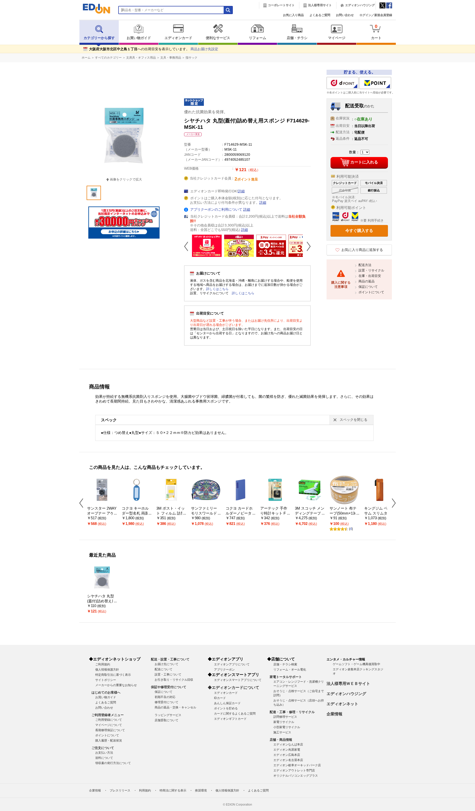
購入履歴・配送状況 (108, 740)
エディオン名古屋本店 (288, 760)
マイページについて (108, 725)
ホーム (86, 57)
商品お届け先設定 (204, 49)
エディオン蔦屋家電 (286, 749)
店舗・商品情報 (281, 740)
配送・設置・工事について (170, 659)
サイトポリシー (105, 680)
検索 (12, 44)
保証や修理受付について (168, 687)
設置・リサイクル (371, 270)
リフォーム (257, 38)
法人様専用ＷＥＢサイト (348, 683)
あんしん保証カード (227, 703)
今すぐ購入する (359, 230)
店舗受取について (166, 720)
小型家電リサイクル (286, 727)
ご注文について (103, 748)
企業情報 (334, 714)
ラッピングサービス (168, 715)
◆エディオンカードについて (233, 687)
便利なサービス (218, 38)
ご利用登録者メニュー (108, 715)
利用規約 (145, 790)
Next (307, 246)
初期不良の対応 (165, 697)
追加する (76, 42)
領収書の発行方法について (113, 763)
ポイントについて (371, 292)
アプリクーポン (224, 669)
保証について (368, 287)
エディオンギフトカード (230, 719)
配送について (163, 669)
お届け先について (166, 664)
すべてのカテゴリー (108, 57)
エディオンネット (342, 704)
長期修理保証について (110, 730)
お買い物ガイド (139, 38)
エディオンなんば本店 (288, 744)
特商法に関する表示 (173, 790)
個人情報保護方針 (107, 669)
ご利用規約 (102, 664)
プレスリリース (120, 790)
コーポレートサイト (281, 5)
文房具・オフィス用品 (141, 57)
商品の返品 (366, 281)
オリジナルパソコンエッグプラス (295, 775)
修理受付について (166, 702)
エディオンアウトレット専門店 (294, 770)
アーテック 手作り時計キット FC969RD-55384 (274, 513)
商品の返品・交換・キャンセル (175, 707)
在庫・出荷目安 (369, 276)
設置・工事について (168, 674)
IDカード (220, 698)
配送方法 (364, 265)
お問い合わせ (345, 15)
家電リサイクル (283, 722)
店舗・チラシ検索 (285, 664)
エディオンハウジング (360, 5)
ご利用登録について (108, 719)
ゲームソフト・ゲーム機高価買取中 (356, 664)
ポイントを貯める (226, 708)
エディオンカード (178, 38)
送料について (104, 758)
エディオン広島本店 (286, 755)
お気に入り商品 (293, 15)
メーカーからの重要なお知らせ (116, 685)
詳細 (241, 191)
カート (376, 32)
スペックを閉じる (353, 420)
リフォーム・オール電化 (289, 669)
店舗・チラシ (297, 38)
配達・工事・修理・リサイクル (292, 712)
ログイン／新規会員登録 (375, 15)
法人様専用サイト (320, 5)
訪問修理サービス (285, 717)
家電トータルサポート (286, 677)
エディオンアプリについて (232, 664)
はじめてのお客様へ (106, 692)
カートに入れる (364, 162)
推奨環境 (201, 790)
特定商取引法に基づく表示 (113, 674)
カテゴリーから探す (99, 38)
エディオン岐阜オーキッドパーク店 (297, 765)
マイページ (336, 38)
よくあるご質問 (319, 15)
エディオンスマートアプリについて (237, 680)
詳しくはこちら (217, 289)
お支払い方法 (104, 752)
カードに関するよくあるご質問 (235, 713)
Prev (188, 246)
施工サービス (282, 732)
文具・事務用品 (170, 57)
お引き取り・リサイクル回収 (174, 679)
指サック (191, 57)
